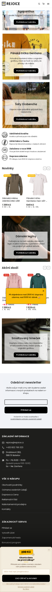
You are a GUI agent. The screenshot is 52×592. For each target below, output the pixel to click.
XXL (13, 207)
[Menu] (48, 3)
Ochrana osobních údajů (14, 489)
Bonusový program (11, 542)
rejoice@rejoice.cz (15, 442)
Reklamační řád (9, 499)
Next (49, 168)
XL (9, 207)
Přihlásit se (26, 410)
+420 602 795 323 (14, 447)
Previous (45, 168)
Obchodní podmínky (12, 484)
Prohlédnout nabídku (26, 22)
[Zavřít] (49, 550)
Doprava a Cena (10, 494)
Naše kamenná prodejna (14, 504)
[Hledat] (39, 4)
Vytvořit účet (8, 532)
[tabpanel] (14, 191)
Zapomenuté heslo (11, 537)
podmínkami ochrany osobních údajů (26, 419)
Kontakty (6, 509)
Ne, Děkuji (26, 589)
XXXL (10, 309)
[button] (4, 20)
